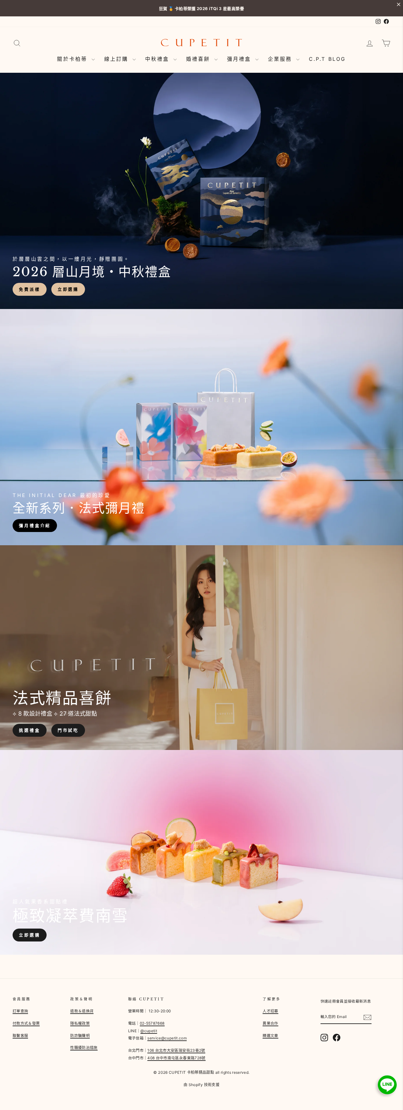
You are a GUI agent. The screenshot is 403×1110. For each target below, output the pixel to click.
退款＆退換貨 (82, 1011)
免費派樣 (29, 289)
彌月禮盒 (240, 59)
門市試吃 (68, 730)
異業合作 (270, 1023)
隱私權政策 (80, 1023)
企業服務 (281, 59)
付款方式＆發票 (26, 1023)
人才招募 (270, 1011)
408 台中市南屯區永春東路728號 (176, 1058)
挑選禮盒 (29, 730)
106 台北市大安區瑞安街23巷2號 (176, 1050)
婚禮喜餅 (199, 59)
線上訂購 (117, 59)
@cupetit (148, 1030)
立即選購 (68, 289)
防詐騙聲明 (80, 1035)
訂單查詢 (20, 1011)
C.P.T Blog (327, 59)
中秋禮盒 (158, 59)
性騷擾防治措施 (83, 1047)
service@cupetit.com (167, 1038)
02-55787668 (152, 1023)
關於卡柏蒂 (73, 59)
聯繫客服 (20, 1035)
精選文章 (270, 1035)
